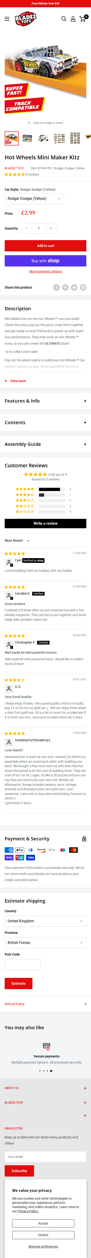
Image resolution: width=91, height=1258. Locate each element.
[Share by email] (83, 287)
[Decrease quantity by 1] (26, 228)
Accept (43, 1223)
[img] (15, 554)
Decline (43, 1235)
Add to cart (45, 246)
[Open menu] (7, 19)
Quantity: (11, 228)
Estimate (18, 983)
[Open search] (63, 18)
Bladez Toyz (14, 168)
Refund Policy (14, 1004)
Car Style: (30, 189)
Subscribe (19, 1171)
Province (11, 933)
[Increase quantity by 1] (51, 228)
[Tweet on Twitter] (74, 287)
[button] (15, 174)
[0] (82, 19)
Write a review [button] (46, 523)
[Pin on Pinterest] (65, 287)
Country (10, 911)
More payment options (45, 271)
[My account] (73, 18)
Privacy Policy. (28, 1211)
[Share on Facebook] (56, 287)
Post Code (12, 954)
